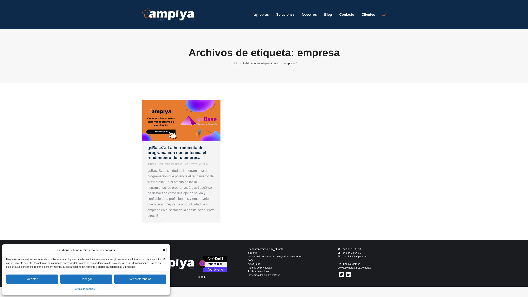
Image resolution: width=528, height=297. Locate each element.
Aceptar (32, 279)
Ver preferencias (140, 279)
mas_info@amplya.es (354, 256)
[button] (164, 250)
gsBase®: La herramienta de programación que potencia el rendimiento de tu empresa (176, 152)
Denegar (86, 279)
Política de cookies (84, 289)
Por (173, 164)
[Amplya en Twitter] (341, 274)
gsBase (151, 164)
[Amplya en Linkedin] (348, 274)
